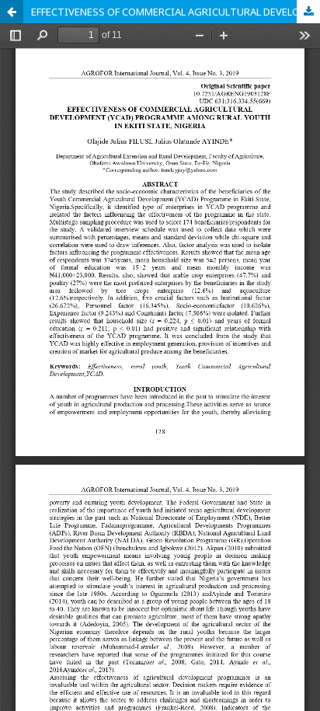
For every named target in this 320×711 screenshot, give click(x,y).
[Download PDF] (308, 11)
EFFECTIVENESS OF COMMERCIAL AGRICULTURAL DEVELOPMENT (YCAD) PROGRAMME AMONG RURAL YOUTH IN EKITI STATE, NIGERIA (175, 12)
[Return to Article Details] (11, 11)
